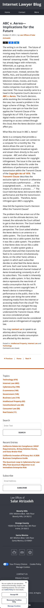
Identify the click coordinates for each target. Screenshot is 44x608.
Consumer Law (11, 408)
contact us (17, 329)
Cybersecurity (11, 387)
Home (7, 12)
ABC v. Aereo (9, 96)
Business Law (11, 397)
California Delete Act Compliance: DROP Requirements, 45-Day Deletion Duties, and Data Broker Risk (21, 449)
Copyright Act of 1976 (19, 173)
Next (28, 358)
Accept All (14, 594)
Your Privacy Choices (18, 564)
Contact (22, 12)
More (36, 12)
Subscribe (22, 488)
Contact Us (22, 574)
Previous (8, 358)
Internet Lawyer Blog (22, 5)
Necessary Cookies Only (14, 601)
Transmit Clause (11, 176)
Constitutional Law (13, 405)
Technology (7, 346)
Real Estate (9, 412)
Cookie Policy (35, 564)
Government (11, 394)
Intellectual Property (19, 343)
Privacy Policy (22, 578)
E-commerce (10, 390)
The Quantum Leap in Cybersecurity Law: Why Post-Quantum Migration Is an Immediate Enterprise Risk (21, 465)
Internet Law (33, 343)
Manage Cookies (23, 567)
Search (22, 432)
